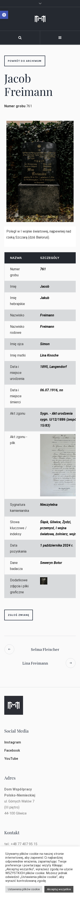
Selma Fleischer (45, 649)
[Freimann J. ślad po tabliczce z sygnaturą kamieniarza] (43, 581)
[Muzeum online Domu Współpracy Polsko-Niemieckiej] (40, 18)
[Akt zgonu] (59, 465)
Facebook (12, 750)
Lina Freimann (35, 663)
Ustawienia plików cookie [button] (24, 889)
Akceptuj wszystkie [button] (59, 889)
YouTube (11, 759)
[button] (4, 15)
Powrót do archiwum (25, 60)
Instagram (12, 742)
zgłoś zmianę (18, 614)
